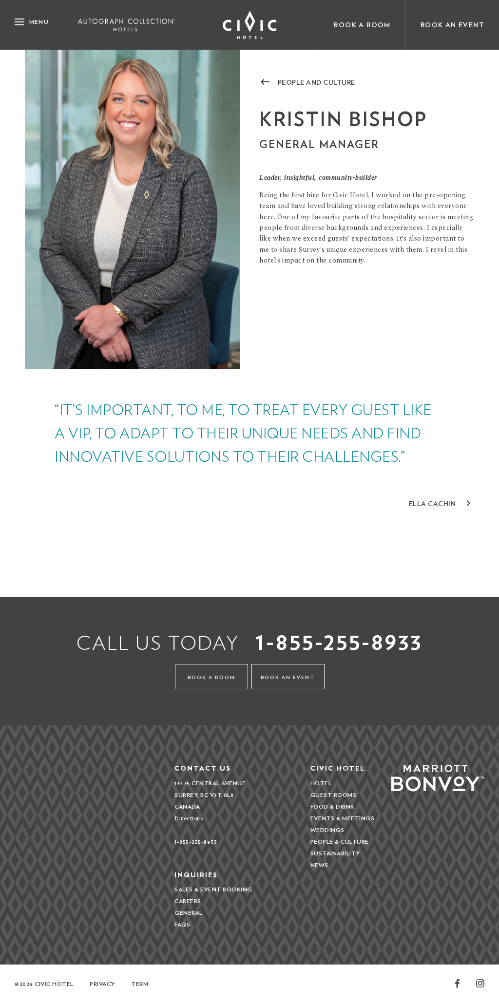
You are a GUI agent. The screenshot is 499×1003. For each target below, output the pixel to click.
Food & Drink (332, 806)
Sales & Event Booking (213, 889)
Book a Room (362, 25)
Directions (188, 818)
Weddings (327, 829)
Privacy (102, 983)
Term (139, 983)
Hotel (321, 783)
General (188, 912)
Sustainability (335, 853)
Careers (187, 901)
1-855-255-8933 (338, 641)
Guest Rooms (333, 794)
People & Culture (339, 841)
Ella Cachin (441, 503)
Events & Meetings (342, 818)
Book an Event (452, 25)
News (319, 865)
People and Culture (307, 82)
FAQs (182, 924)
